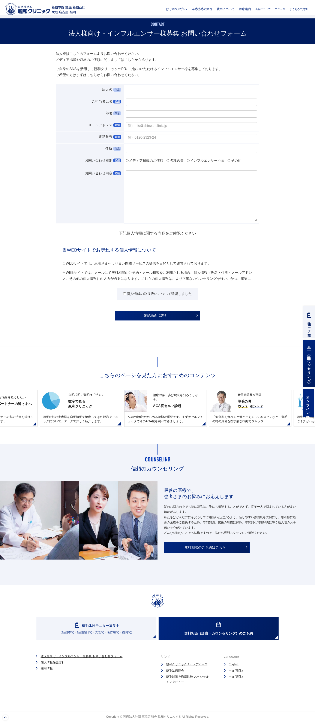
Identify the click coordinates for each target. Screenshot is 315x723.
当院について (263, 9)
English (233, 664)
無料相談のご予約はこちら (205, 547)
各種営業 (177, 160)
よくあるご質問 (299, 9)
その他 (236, 160)
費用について (226, 9)
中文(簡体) (236, 670)
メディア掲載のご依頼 (146, 160)
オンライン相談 (308, 403)
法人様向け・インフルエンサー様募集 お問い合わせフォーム (82, 656)
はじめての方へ (176, 9)
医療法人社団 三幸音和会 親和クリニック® (152, 716)
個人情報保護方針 (53, 662)
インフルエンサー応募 (207, 160)
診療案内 (245, 9)
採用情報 (47, 668)
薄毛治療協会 (175, 670)
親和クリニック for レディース (186, 664)
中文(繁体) (236, 676)
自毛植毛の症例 (201, 9)
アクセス (280, 9)
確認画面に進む (156, 315)
